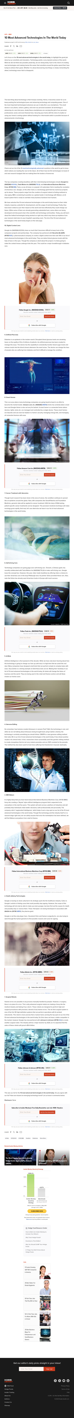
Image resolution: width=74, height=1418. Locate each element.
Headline (28, 1138)
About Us (8, 1396)
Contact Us (8, 1402)
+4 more (45, 53)
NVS (10, 235)
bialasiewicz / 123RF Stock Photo (61, 559)
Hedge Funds (9, 1389)
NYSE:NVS (13, 1138)
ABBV (19, 911)
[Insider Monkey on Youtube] (64, 1380)
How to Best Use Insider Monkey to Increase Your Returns (36, 1233)
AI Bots (7, 1138)
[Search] (68, 3)
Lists (6, 34)
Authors (7, 1399)
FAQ (68, 1392)
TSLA (38, 184)
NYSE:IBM (21, 1138)
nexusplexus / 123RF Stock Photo (61, 791)
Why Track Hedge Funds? (33, 1237)
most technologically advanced (33, 168)
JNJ (60, 1020)
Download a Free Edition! (33, 1241)
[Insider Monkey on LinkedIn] (68, 1380)
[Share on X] (14, 46)
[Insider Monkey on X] (60, 1380)
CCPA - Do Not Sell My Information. (58, 1396)
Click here (47, 331)
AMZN (44, 405)
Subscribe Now (37, 1211)
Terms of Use (65, 1389)
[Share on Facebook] (11, 46)
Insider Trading (9, 1392)
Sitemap (7, 1405)
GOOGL (14, 184)
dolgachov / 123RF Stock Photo (62, 624)
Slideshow (35, 1138)
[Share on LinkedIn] (17, 46)
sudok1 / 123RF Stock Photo (63, 1061)
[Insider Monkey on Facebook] (56, 1380)
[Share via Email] (20, 46)
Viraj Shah (28, 42)
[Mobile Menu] (5, 3)
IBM (14, 187)
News (10, 34)
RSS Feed (10, 1386)
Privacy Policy (65, 1386)
